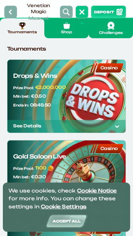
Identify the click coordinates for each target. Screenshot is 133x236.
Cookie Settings (64, 206)
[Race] (82, 12)
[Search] (66, 12)
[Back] (10, 12)
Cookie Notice (97, 191)
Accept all (66, 221)
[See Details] (117, 126)
